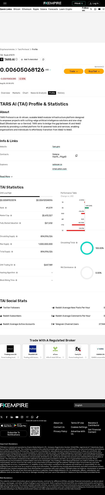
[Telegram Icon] (27, 417)
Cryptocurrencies (7, 49)
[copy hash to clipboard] (76, 155)
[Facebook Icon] (6, 417)
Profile (52, 93)
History (61, 93)
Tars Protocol (23, 49)
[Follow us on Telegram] (103, 9)
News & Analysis (38, 93)
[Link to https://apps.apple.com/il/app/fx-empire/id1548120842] (6, 425)
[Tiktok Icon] (37, 417)
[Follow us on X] (91, 9)
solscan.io (57, 164)
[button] (5, 3)
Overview (5, 93)
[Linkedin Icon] (11, 417)
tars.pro (56, 146)
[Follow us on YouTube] (99, 9)
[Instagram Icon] (22, 417)
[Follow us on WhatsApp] (95, 9)
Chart (25, 93)
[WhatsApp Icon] (32, 417)
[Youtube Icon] (16, 417)
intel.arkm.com (59, 169)
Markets (16, 93)
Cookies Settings (79, 427)
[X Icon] (1, 417)
